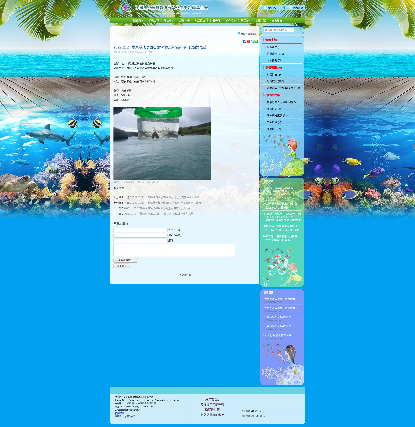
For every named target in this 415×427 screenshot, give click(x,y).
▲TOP (116, 182)
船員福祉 (230, 20)
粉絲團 (121, 413)
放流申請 (169, 20)
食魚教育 (277, 20)
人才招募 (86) (274, 60)
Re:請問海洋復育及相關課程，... (281, 300)
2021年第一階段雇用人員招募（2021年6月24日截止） (280, 205)
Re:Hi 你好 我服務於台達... (278, 337)
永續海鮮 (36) (274, 74)
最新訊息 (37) (274, 47)
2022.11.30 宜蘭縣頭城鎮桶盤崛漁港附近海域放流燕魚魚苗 (165, 197)
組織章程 (153, 20)
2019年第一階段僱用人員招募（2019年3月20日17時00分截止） (282, 228)
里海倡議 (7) (274, 122)
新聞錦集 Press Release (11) (283, 88)
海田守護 (215, 20)
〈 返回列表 (185, 274)
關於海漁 (138, 20)
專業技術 (246, 20)
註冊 (285, 7)
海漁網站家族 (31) (277, 115)
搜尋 (266, 30)
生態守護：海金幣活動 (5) (281, 102)
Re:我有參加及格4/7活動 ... (278, 319)
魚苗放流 (252, 34)
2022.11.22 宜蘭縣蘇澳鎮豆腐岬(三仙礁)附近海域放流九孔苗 (166, 202)
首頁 (243, 34)
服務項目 (261, 20)
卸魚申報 (184, 20)
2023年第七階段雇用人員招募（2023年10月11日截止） (280, 238)
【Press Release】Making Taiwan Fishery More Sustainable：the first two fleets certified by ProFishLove (281, 192)
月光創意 (131, 416)
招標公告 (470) (275, 53)
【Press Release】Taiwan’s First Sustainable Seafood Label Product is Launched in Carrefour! (282, 217)
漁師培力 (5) (274, 109)
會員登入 (272, 7)
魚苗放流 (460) (275, 81)
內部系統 (298, 7)
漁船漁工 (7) (274, 128)
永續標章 (200, 20)
